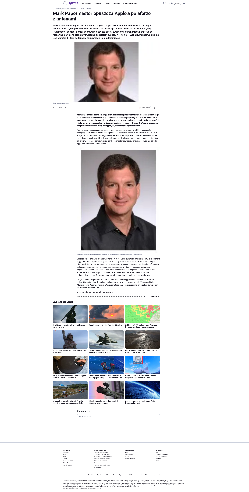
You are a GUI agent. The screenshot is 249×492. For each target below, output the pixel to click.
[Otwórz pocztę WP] (164, 3)
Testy (157, 452)
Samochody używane (161, 456)
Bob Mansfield (90, 126)
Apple (106, 115)
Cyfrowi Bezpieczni (68, 463)
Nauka (108, 3)
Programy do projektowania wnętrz (103, 456)
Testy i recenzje (129, 454)
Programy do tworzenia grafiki (102, 465)
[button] (170, 3)
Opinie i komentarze (130, 3)
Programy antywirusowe (100, 460)
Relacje (158, 460)
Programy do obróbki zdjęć (101, 452)
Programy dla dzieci (99, 463)
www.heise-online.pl (104, 292)
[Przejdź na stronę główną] (65, 5)
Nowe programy (98, 467)
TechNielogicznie (67, 465)
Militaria (117, 3)
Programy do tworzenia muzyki (102, 454)
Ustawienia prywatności (152, 475)
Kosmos (98, 3)
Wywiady (158, 458)
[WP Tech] (75, 3)
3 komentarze (145, 108)
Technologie (86, 3)
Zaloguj (177, 3)
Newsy (126, 452)
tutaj (99, 488)
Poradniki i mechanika (162, 454)
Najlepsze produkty (130, 458)
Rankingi (127, 456)
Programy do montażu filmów (102, 458)
